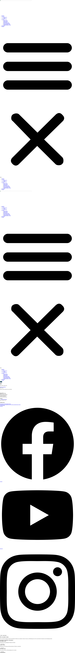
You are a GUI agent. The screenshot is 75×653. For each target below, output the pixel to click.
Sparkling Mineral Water (6, 24)
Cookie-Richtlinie (2, 405)
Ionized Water (5, 20)
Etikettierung (5, 17)
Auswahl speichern (2, 652)
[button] (37, 103)
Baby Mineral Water (6, 22)
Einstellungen (6, 640)
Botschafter (3, 25)
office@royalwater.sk (4, 399)
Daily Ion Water (5, 211)
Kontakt (3, 26)
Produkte (3, 19)
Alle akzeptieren (11, 640)
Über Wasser (3, 208)
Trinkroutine (5, 18)
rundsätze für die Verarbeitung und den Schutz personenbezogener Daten (10, 404)
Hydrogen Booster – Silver (7, 215)
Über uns (3, 16)
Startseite (3, 15)
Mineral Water (5, 212)
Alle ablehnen (2, 640)
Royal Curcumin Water (6, 23)
